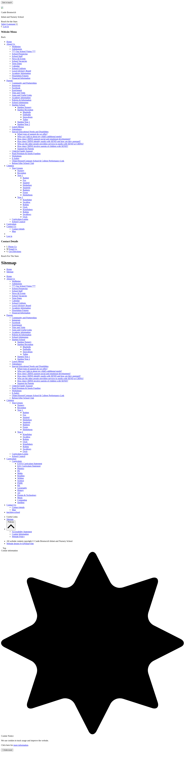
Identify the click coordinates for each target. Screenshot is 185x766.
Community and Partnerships (24, 83)
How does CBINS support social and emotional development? (44, 139)
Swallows (27, 214)
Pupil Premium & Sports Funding (26, 153)
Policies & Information (21, 100)
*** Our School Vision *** (23, 51)
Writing (20, 478)
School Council (18, 221)
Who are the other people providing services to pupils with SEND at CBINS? (50, 144)
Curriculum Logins (20, 219)
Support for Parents (25, 149)
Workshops (17, 156)
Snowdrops (28, 117)
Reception (21, 173)
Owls (25, 207)
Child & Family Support (22, 151)
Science (20, 480)
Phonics (20, 468)
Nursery (20, 170)
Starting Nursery (24, 107)
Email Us (13, 249)
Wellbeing (16, 46)
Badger (26, 178)
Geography (22, 488)
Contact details (18, 229)
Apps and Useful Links (22, 95)
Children (10, 166)
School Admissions (20, 102)
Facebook (16, 88)
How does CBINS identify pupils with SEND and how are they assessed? (49, 141)
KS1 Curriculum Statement (28, 466)
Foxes (25, 192)
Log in (6, 26)
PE (18, 471)
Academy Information (21, 73)
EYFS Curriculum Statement (29, 463)
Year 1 (20, 175)
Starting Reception (25, 110)
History (20, 490)
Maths (20, 473)
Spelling (20, 502)
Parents (10, 80)
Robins (26, 204)
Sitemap (10, 272)
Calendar (16, 66)
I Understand (7, 750)
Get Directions (15, 251)
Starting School (18, 105)
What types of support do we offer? (32, 134)
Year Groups (17, 168)
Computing (22, 500)
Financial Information (21, 78)
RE (18, 485)
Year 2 (20, 197)
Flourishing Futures (20, 76)
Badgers (26, 190)
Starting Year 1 (23, 122)
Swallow (26, 202)
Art (18, 493)
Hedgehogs (28, 195)
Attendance (17, 129)
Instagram (16, 85)
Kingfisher (27, 200)
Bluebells (27, 112)
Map (14, 231)
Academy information (21, 97)
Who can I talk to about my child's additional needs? (39, 136)
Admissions (17, 49)
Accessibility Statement (22, 532)
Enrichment (17, 90)
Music (20, 497)
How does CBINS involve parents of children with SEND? (42, 146)
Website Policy (18, 536)
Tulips (25, 119)
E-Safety (15, 158)
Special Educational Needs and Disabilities (30, 132)
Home (9, 42)
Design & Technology (26, 495)
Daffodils (27, 114)
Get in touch (7, 2)
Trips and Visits (18, 93)
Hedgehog (27, 185)
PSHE (20, 483)
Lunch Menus (18, 127)
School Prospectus (20, 54)
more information (20, 745)
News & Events (18, 59)
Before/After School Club (23, 163)
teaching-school (13, 512)
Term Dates (17, 63)
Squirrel (26, 183)
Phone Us (12, 246)
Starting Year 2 (23, 124)
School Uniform (19, 68)
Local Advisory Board (21, 71)
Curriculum (11, 224)
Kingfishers (28, 209)
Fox (24, 180)
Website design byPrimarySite (20, 543)
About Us (11, 44)
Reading (21, 476)
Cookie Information (20, 534)
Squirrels (26, 187)
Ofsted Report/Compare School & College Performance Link (38, 161)
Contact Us (11, 226)
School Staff (17, 56)
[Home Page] (2, 8)
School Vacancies (19, 61)
